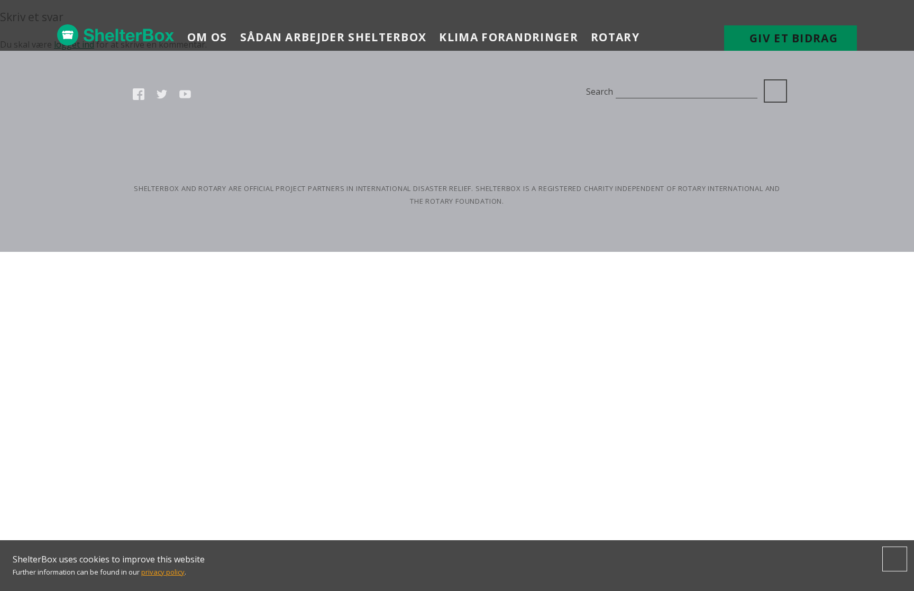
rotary (615, 37)
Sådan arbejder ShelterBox (333, 37)
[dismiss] (895, 559)
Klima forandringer (508, 37)
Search (599, 91)
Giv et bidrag (794, 38)
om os (207, 37)
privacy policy (163, 572)
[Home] (116, 35)
